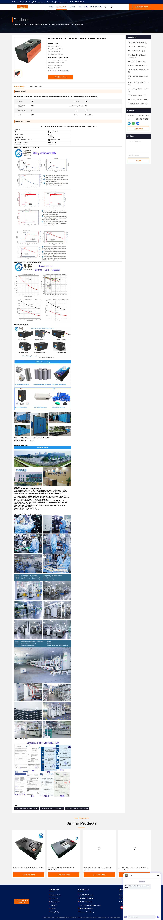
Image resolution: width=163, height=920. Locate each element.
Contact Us (54, 905)
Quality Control (55, 901)
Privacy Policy (55, 912)
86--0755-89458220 (78, 2)
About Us (82, 7)
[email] (137, 123)
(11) (136, 95)
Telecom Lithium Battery (87, 912)
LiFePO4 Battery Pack (86, 908)
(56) (136, 51)
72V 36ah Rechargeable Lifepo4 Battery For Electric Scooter (63, 869)
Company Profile (56, 895)
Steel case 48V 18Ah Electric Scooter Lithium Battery (134, 869)
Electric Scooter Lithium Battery (33, 24)
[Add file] (125, 917)
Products (60, 7)
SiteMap (53, 908)
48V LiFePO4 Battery (86, 901)
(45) (138, 71)
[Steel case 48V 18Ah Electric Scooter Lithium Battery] (134, 848)
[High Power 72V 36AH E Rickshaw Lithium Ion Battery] (99, 848)
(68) (137, 47)
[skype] (129, 123)
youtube (121, 907)
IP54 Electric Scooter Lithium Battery (26, 808)
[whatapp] (133, 123)
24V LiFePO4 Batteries (86, 898)
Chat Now (138, 129)
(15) (138, 84)
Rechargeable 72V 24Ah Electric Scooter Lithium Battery (27, 869)
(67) (136, 61)
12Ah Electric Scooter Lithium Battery (52, 808)
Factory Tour (54, 898)
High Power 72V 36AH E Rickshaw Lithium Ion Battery (98, 869)
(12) (137, 65)
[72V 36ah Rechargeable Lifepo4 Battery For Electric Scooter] (63, 848)
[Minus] (158, 875)
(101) (137, 42)
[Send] (158, 917)
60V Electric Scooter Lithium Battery (77, 808)
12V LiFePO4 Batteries (86, 895)
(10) (138, 77)
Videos (72, 7)
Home (51, 7)
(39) (137, 56)
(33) (138, 90)
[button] (15, 851)
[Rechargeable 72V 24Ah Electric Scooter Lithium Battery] (28, 848)
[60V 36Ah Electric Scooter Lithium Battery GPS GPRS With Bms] (30, 53)
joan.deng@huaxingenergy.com (58, 2)
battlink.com (95, 7)
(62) (138, 99)
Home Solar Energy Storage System (90, 905)
